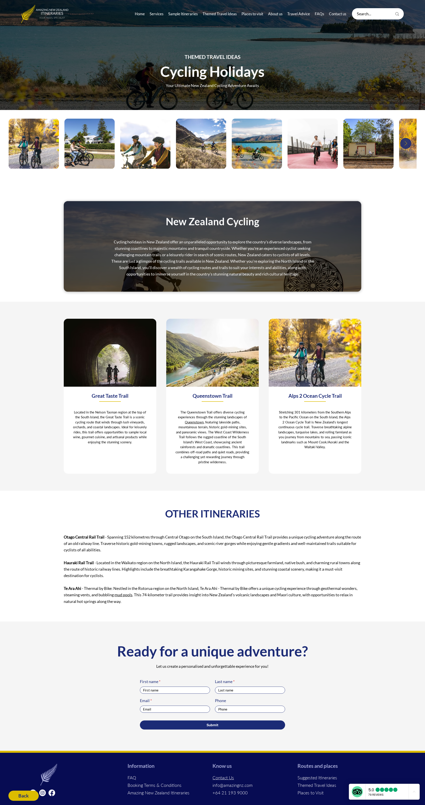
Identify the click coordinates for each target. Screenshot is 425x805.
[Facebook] (51, 793)
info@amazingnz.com (232, 785)
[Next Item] (405, 143)
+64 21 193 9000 (230, 792)
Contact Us (223, 777)
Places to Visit (311, 792)
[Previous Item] (19, 143)
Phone (220, 701)
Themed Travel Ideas (317, 785)
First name (149, 681)
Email (145, 701)
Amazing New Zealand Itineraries (158, 792)
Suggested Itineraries (317, 777)
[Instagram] (42, 793)
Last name (223, 681)
